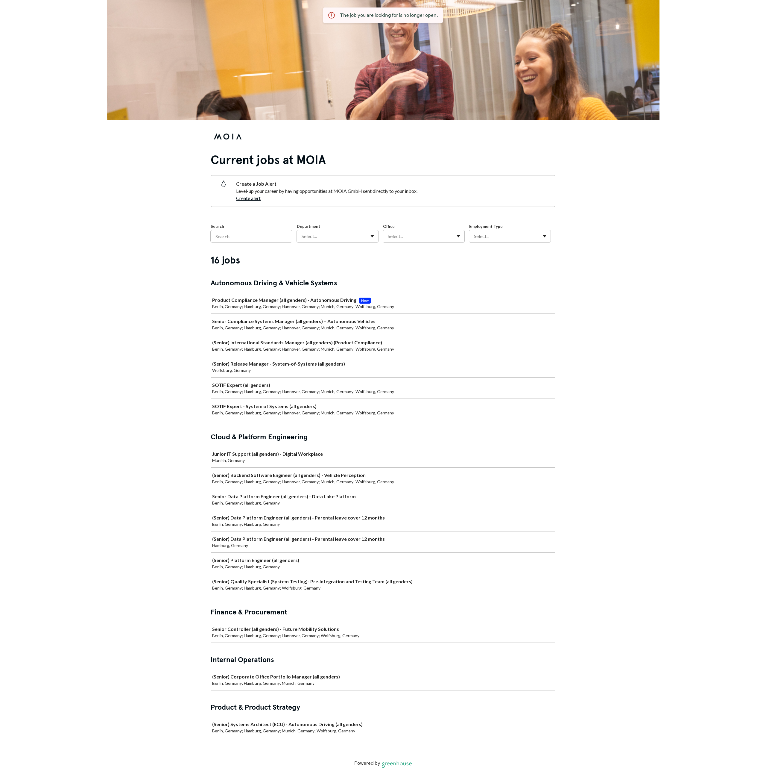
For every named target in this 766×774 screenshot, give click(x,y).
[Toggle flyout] (372, 236)
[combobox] (302, 236)
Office (389, 226)
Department (308, 226)
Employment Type (486, 226)
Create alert (248, 198)
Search (217, 226)
